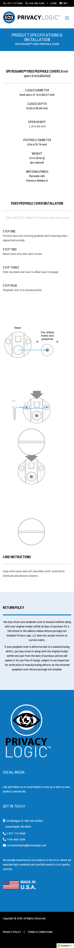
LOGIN (53, 3)
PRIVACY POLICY (12, 932)
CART (65, 3)
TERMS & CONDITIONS (40, 932)
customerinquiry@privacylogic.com (26, 845)
